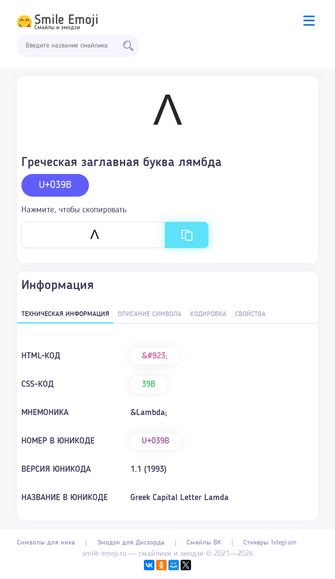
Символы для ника (46, 542)
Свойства (250, 314)
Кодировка (208, 314)
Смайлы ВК (204, 542)
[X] (186, 565)
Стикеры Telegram (270, 542)
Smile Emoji (66, 20)
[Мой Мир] (173, 565)
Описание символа (149, 314)
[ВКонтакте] (149, 565)
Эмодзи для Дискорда (130, 542)
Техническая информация (65, 314)
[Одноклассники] (161, 565)
